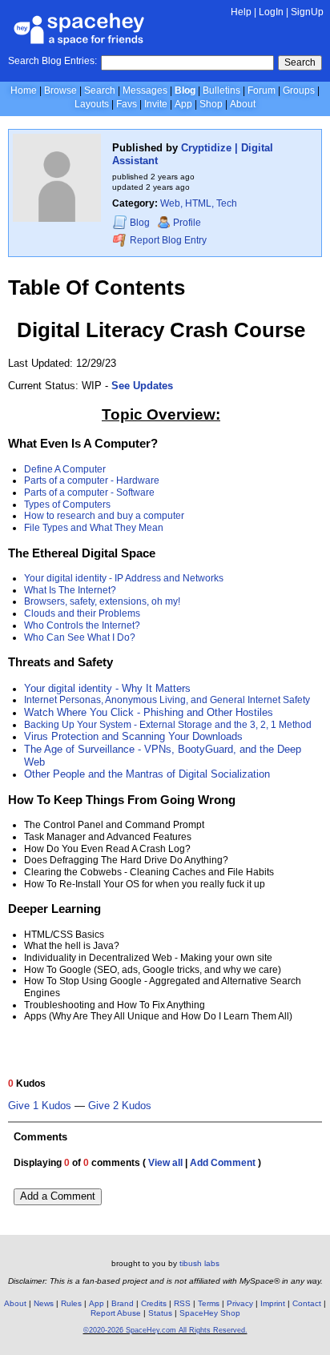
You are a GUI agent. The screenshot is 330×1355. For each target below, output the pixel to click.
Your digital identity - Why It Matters (107, 688)
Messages (145, 90)
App (183, 104)
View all (165, 1162)
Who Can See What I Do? (79, 637)
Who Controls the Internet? (82, 625)
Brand (122, 1303)
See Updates (142, 386)
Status (160, 1313)
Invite (155, 104)
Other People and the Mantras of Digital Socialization (147, 774)
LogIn (271, 12)
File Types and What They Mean (93, 527)
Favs (126, 104)
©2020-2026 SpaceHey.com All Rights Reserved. (165, 1330)
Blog (185, 90)
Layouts (91, 104)
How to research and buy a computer (104, 515)
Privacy (240, 1303)
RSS (182, 1303)
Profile (187, 222)
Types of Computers (67, 504)
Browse (60, 90)
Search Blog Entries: (52, 60)
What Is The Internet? (70, 590)
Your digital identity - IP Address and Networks (123, 578)
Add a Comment (57, 1196)
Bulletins (221, 90)
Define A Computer (65, 469)
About (243, 104)
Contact (306, 1303)
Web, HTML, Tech (198, 203)
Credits (154, 1303)
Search (300, 62)
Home (23, 90)
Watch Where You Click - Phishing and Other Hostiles (148, 712)
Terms (208, 1303)
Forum (262, 90)
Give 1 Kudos (39, 1106)
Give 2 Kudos (119, 1106)
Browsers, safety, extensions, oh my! (102, 601)
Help (241, 12)
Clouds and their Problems (82, 613)
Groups (299, 90)
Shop (211, 104)
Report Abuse (116, 1313)
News (44, 1303)
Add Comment (223, 1162)
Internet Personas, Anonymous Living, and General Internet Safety (167, 700)
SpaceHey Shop (209, 1313)
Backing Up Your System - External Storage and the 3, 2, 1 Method (168, 724)
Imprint (272, 1303)
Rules (71, 1303)
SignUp (307, 12)
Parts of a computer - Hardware (91, 480)
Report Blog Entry (167, 240)
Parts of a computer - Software (89, 492)
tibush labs (199, 1263)
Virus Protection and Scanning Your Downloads (133, 736)
